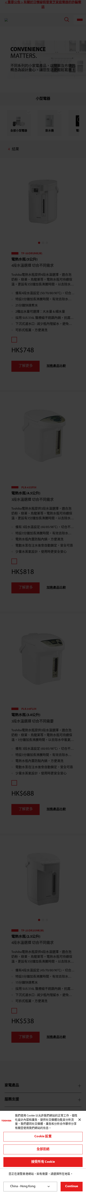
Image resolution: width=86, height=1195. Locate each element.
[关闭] (79, 1119)
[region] (43, 1139)
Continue (71, 1186)
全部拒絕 (43, 1149)
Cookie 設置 (42, 1136)
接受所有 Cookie (43, 1162)
